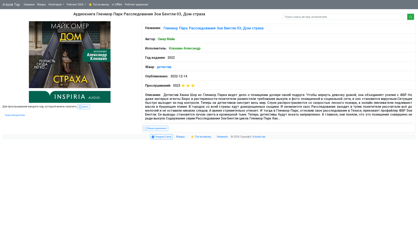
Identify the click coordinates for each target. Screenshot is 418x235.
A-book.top (258, 136)
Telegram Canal (162, 136)
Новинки (29, 4)
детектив (164, 67)
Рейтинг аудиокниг (136, 4)
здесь (84, 106)
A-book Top (11, 5)
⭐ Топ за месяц (99, 4)
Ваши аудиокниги (157, 128)
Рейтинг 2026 (75, 4)
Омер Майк (166, 39)
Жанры (41, 4)
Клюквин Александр (185, 48)
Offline (118, 4)
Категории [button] (55, 4)
